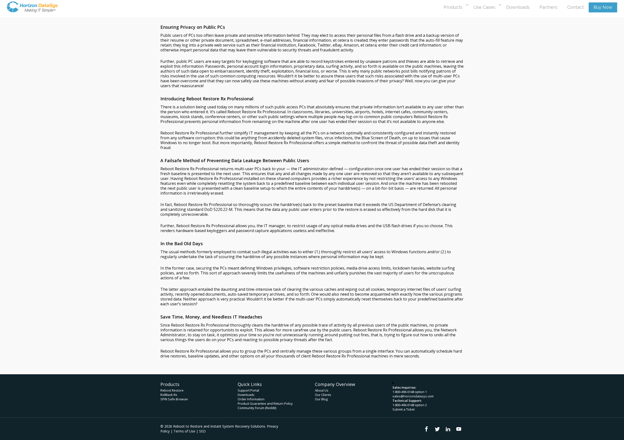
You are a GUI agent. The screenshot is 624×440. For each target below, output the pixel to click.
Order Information (251, 399)
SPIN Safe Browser (174, 399)
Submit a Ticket (403, 409)
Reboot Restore (172, 390)
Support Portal (248, 390)
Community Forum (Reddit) (257, 408)
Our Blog (321, 399)
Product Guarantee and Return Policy (265, 403)
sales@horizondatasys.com (413, 396)
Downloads (246, 395)
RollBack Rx (168, 395)
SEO (202, 431)
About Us (321, 390)
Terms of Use (184, 431)
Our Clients (323, 395)
